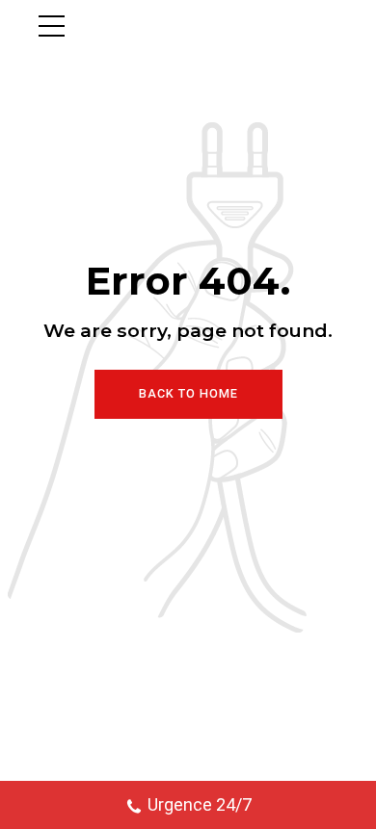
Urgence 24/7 (200, 804)
